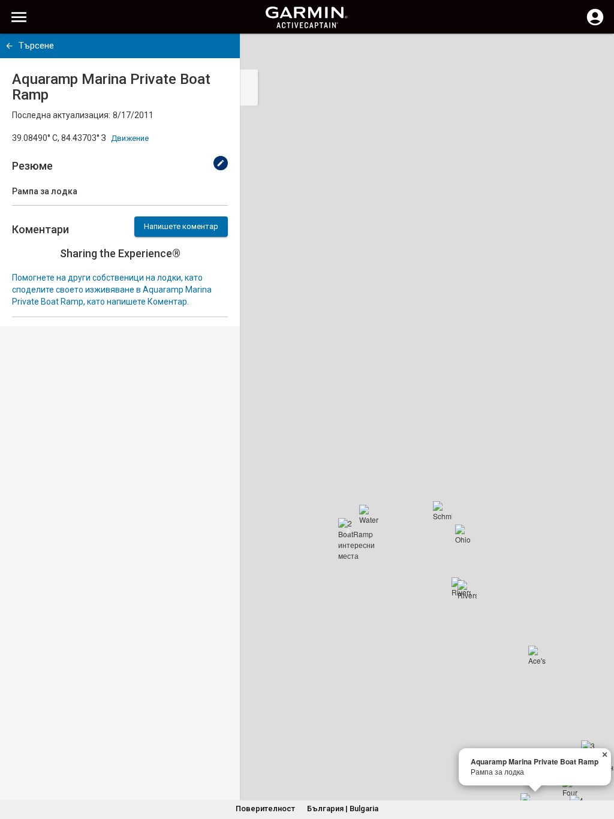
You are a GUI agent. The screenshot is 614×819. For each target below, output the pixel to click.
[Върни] (9, 46)
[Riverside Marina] (467, 590)
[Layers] (593, 54)
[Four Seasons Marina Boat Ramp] (572, 787)
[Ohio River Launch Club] (464, 534)
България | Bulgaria (342, 808)
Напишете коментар (181, 226)
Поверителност (265, 808)
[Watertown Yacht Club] (368, 514)
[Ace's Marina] (537, 655)
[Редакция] (220, 163)
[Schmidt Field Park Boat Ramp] (442, 510)
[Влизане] (595, 24)
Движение (130, 138)
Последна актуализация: (61, 115)
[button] (599, 764)
